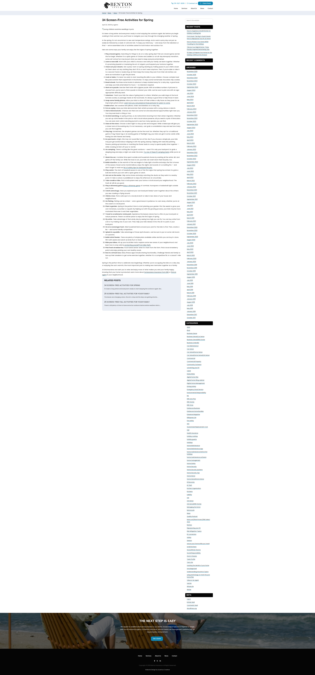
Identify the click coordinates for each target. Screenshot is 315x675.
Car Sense (190, 349)
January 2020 (191, 262)
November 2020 (192, 230)
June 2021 (190, 209)
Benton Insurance (118, 5)
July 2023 (190, 131)
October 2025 (191, 75)
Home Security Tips (193, 473)
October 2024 (191, 84)
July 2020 (190, 243)
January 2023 (191, 149)
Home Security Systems (195, 470)
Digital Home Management (196, 383)
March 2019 (190, 293)
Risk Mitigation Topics (194, 531)
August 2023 (191, 128)
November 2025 (192, 71)
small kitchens (191, 547)
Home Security (192, 466)
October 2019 (191, 271)
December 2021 (192, 190)
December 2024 (192, 78)
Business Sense (192, 333)
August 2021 (191, 202)
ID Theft (189, 485)
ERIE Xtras (190, 405)
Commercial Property (194, 361)
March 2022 (191, 181)
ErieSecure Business (193, 408)
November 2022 (192, 156)
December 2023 (192, 115)
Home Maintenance (193, 446)
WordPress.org (192, 608)
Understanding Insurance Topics (198, 572)
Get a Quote (157, 638)
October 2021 (191, 196)
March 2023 (191, 143)
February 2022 (191, 184)
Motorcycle (190, 510)
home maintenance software (196, 457)
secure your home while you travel (198, 544)
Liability (189, 495)
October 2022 (191, 159)
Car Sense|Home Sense (194, 352)
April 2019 (190, 290)
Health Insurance (192, 433)
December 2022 (192, 152)
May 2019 (190, 286)
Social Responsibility (194, 553)
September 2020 (192, 237)
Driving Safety (191, 386)
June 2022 (190, 171)
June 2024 (190, 96)
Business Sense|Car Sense (195, 336)
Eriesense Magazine (193, 414)
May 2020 (190, 249)
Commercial (191, 358)
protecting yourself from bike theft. (138, 245)
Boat (188, 330)
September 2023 (192, 124)
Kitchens (190, 491)
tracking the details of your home (198, 565)
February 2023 (191, 146)
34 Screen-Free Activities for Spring (122, 285)
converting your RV (193, 368)
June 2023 (190, 134)
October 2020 (191, 233)
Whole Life (190, 586)
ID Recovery (191, 482)
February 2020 (191, 258)
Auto (188, 327)
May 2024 (190, 100)
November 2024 (192, 81)
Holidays (190, 442)
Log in (189, 599)
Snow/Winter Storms (194, 550)
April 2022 (190, 177)
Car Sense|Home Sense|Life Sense (198, 355)
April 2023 (190, 140)
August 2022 (191, 165)
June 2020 (190, 246)
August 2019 (191, 277)
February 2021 (191, 221)
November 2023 (192, 118)
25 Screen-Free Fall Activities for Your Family (127, 294)
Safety (189, 537)
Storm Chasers (192, 556)
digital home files (192, 377)
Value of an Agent (193, 580)
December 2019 (192, 265)
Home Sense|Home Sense (195, 479)
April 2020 (190, 252)
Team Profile (191, 559)
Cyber (189, 371)
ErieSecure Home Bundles (195, 411)
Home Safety (191, 463)
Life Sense (190, 501)
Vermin (189, 583)
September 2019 (192, 274)
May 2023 (190, 137)
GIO (188, 424)
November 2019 (192, 268)
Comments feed (192, 605)
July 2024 (190, 93)
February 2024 (191, 109)
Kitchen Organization (194, 488)
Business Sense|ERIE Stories (196, 340)
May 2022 (190, 174)
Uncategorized (192, 568)
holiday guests (192, 439)
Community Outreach (194, 364)
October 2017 (191, 318)
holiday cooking (192, 436)
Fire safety (190, 421)
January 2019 (191, 299)
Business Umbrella (193, 343)
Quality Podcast (192, 516)
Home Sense (191, 476)
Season (189, 540)
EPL (188, 396)
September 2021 (192, 199)
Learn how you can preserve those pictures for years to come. (147, 103)
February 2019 (191, 296)
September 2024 (192, 87)
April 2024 (190, 103)
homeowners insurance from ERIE (156, 272)
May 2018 (190, 308)
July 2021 (190, 205)
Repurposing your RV (194, 528)
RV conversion (191, 534)
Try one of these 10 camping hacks (156, 152)
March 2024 (191, 106)
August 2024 (191, 90)
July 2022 (190, 168)
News (109, 13)
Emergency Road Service (195, 389)
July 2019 (190, 280)
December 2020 (192, 227)
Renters (189, 525)
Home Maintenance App (195, 449)
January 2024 (191, 112)
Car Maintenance (192, 346)
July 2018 (190, 305)
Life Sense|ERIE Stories (194, 504)
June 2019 (190, 283)
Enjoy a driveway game (131, 186)
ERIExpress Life (191, 417)
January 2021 (191, 224)
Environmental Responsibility (196, 393)
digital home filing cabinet (195, 380)
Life (188, 498)
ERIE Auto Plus (191, 399)
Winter (189, 589)
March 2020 (191, 255)
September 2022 (192, 162)
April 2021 (190, 215)
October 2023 (191, 121)
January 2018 (191, 311)
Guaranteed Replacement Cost (197, 427)
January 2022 (191, 187)
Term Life (190, 562)
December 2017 (192, 314)
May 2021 (190, 212)
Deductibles (191, 374)
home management (193, 460)
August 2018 (191, 302)
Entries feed (191, 602)
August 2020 (191, 240)
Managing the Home (193, 507)
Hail (188, 430)
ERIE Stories (190, 402)
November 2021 (192, 193)
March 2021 (190, 218)
